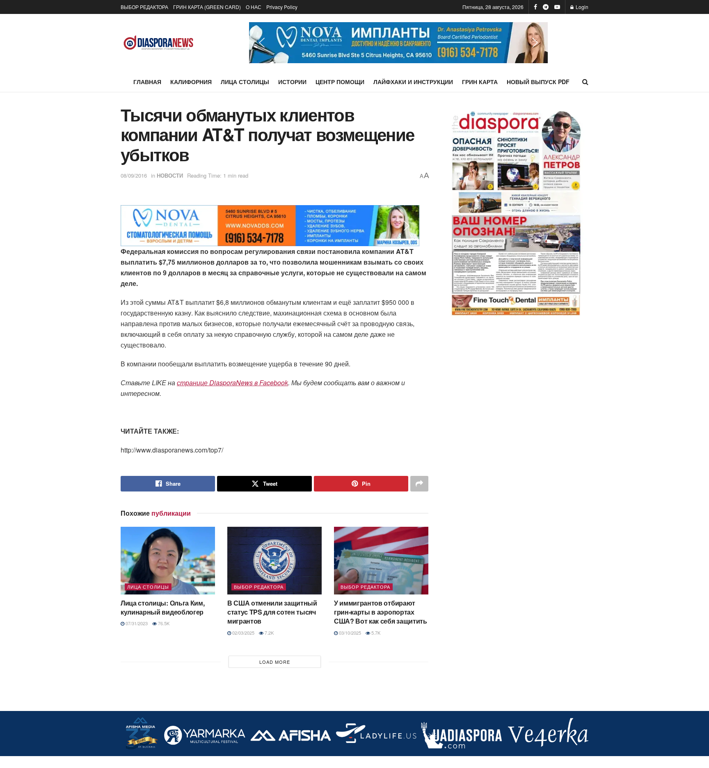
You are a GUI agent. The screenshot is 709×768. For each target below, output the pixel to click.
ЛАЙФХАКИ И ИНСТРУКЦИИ (413, 82)
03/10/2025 (349, 632)
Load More (274, 661)
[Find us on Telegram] (546, 7)
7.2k (268, 632)
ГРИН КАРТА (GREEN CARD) (207, 6)
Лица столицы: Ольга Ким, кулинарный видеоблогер (162, 607)
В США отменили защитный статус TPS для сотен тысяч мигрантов (272, 612)
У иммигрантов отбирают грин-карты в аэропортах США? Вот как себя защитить (380, 612)
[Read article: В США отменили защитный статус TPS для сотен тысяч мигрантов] (274, 560)
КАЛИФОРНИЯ (191, 82)
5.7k (375, 632)
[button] (398, 42)
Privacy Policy (281, 6)
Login (581, 6)
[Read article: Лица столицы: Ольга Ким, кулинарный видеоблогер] (168, 560)
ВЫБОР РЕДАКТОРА (144, 6)
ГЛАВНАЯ (147, 82)
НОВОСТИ (170, 175)
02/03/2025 (242, 632)
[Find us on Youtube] (557, 7)
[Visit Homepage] (159, 43)
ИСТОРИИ (292, 82)
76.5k (163, 623)
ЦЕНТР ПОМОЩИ (340, 82)
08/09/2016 (134, 175)
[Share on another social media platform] (419, 483)
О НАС (253, 6)
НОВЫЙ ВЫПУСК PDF (538, 82)
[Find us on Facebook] (535, 7)
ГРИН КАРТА (480, 82)
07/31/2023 (136, 623)
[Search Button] (585, 81)
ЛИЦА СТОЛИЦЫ (245, 82)
